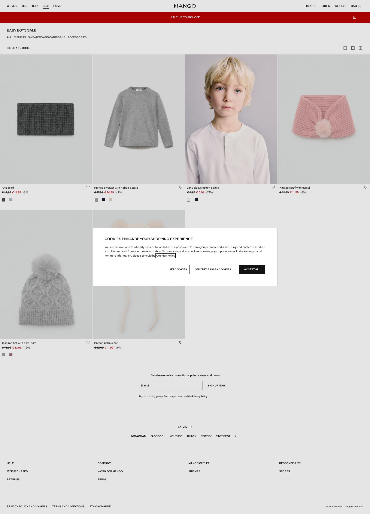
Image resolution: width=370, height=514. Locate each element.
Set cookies (178, 269)
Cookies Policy (165, 255)
